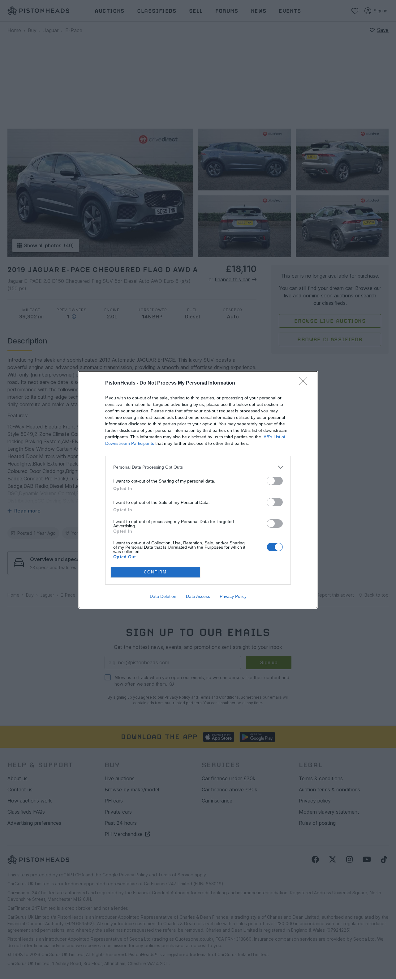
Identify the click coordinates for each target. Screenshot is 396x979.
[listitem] (198, 467)
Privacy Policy (233, 596)
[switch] (275, 481)
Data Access (198, 596)
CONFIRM (155, 572)
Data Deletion (163, 596)
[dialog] (198, 489)
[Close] (305, 383)
